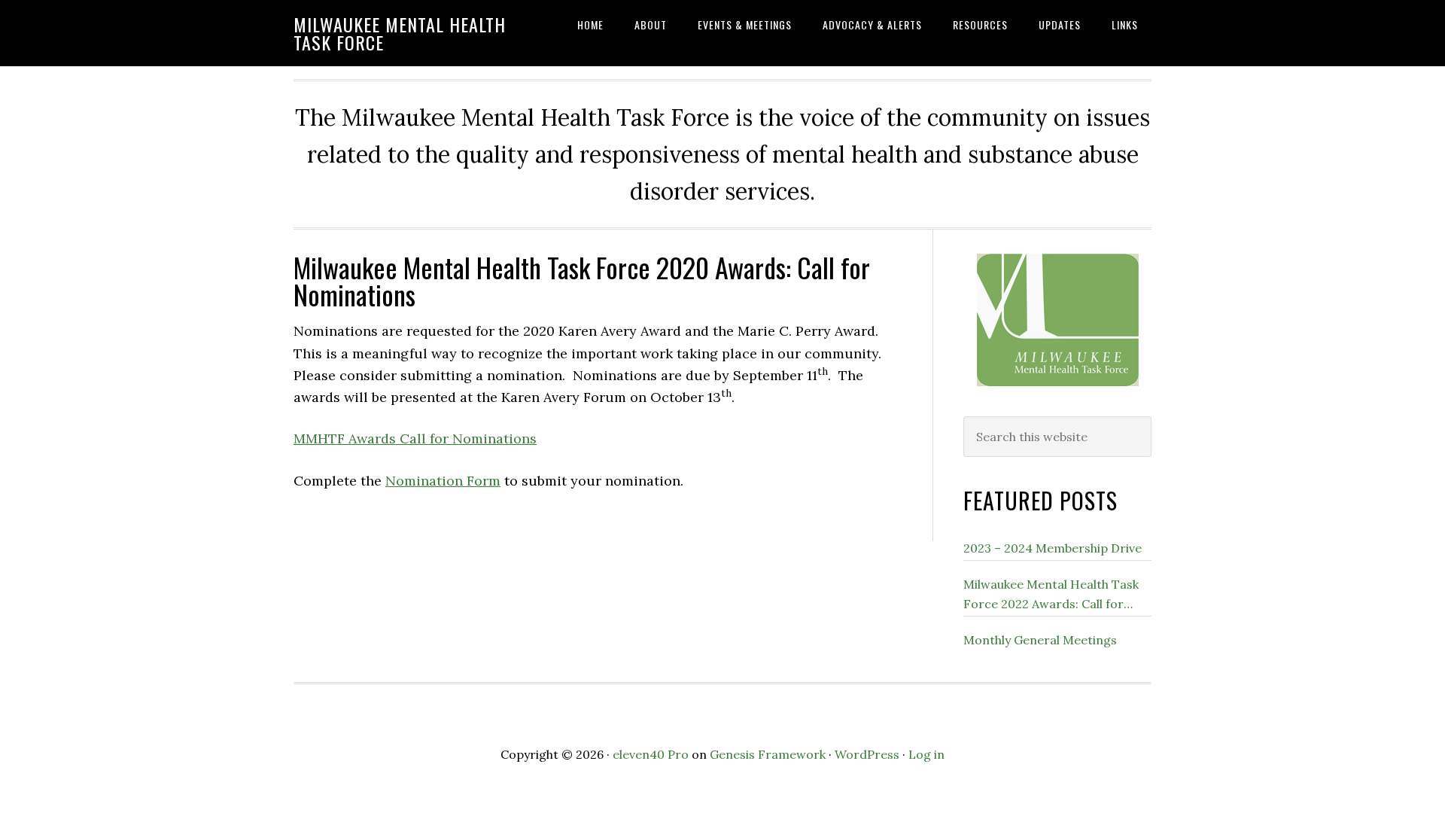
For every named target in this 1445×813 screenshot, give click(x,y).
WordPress (867, 754)
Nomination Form (442, 480)
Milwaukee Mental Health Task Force (400, 33)
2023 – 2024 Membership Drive (1052, 548)
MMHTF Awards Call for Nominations (415, 438)
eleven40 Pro (651, 754)
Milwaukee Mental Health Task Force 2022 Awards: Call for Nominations (1051, 595)
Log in (926, 754)
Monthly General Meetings (1040, 639)
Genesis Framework (768, 754)
